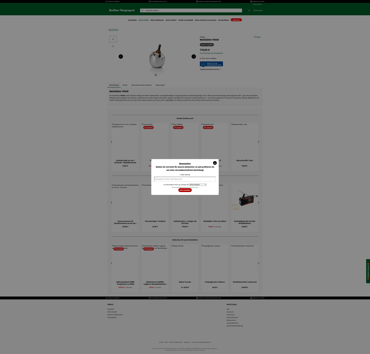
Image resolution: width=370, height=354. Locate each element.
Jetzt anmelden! (185, 190)
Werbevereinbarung (192, 187)
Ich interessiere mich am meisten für (176, 184)
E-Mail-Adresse (185, 174)
